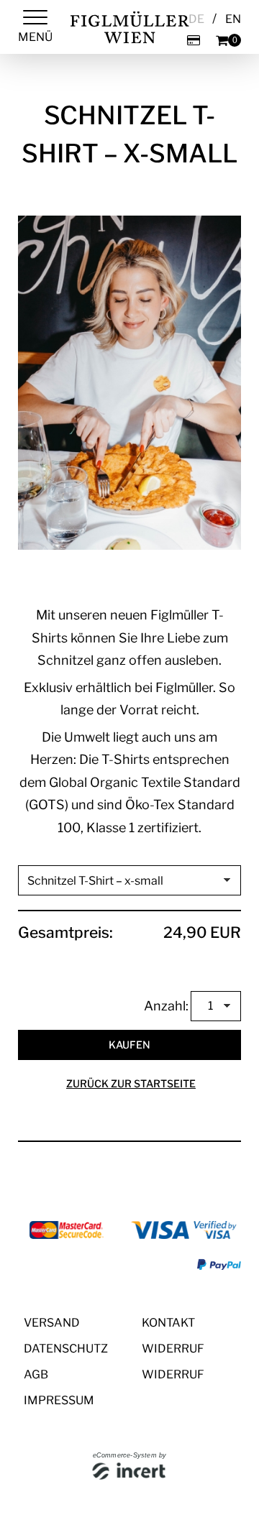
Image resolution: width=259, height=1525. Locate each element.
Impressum (59, 1400)
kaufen (129, 1044)
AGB (36, 1374)
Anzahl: (166, 1005)
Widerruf (173, 1348)
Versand (52, 1323)
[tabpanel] (129, 383)
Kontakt (168, 1323)
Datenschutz (66, 1348)
